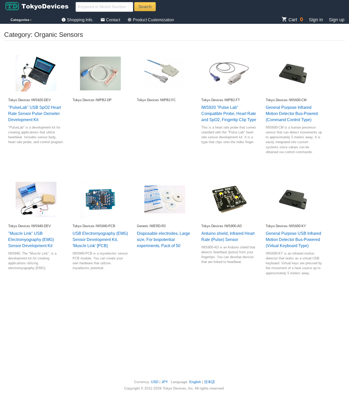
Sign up (336, 19)
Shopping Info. (77, 20)
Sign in (316, 19)
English (195, 382)
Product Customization (150, 20)
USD (154, 382)
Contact (110, 20)
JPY (164, 382)
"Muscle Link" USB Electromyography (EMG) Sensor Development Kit (31, 239)
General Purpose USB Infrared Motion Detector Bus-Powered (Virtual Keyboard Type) (293, 239)
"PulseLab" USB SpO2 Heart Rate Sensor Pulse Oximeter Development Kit (34, 113)
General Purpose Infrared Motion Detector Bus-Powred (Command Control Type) (292, 113)
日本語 (209, 382)
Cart (289, 19)
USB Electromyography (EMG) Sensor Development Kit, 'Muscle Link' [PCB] (100, 239)
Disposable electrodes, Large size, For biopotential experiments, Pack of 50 (163, 239)
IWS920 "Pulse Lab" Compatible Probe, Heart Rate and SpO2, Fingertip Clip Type (228, 113)
